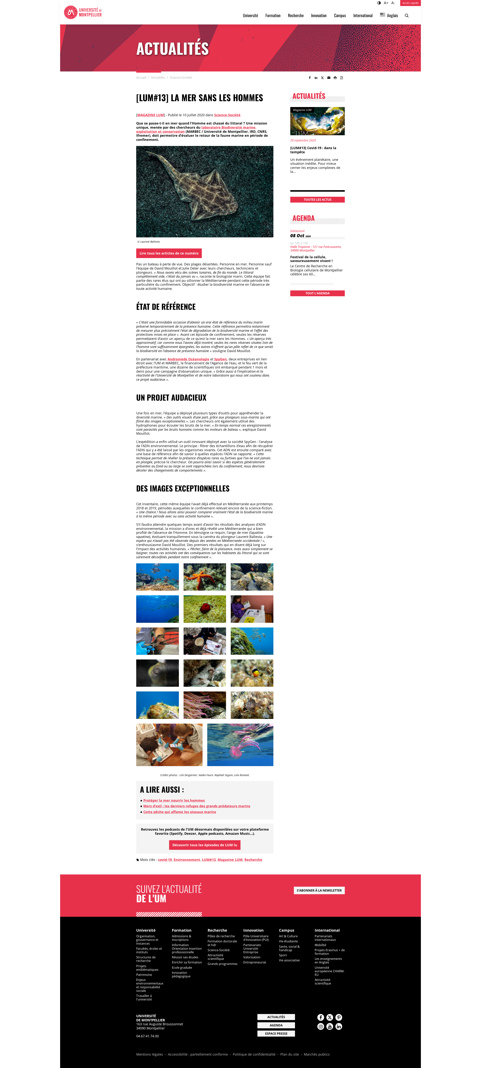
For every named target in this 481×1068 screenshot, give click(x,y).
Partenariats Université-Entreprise (252, 948)
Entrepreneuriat (254, 962)
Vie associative (289, 960)
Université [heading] (146, 930)
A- (393, 2)
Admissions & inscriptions (181, 938)
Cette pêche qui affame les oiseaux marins (179, 812)
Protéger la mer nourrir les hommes (174, 800)
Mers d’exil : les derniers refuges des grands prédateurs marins (196, 806)
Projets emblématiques (147, 968)
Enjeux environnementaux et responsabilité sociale (149, 985)
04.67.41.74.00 (147, 1036)
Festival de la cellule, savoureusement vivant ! (311, 259)
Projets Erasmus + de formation (330, 952)
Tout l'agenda (318, 293)
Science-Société (227, 115)
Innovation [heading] (253, 930)
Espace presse (276, 1034)
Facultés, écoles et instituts (149, 950)
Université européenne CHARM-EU (329, 971)
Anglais (392, 15)
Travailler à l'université (144, 997)
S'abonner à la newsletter (319, 890)
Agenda (276, 1025)
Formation (273, 15)
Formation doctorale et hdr (222, 943)
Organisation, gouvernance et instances (147, 939)
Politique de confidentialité (254, 1054)
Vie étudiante (288, 941)
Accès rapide (410, 3)
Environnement (187, 859)
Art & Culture (288, 936)
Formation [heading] (181, 930)
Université (250, 15)
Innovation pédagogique (181, 974)
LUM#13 (209, 859)
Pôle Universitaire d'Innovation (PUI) (256, 938)
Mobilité (320, 945)
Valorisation (251, 957)
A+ (386, 2)
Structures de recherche (146, 959)
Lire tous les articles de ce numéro (169, 253)
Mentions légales (149, 1054)
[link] (309, 77)
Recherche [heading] (217, 930)
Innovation (319, 15)
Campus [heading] (286, 930)
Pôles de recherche (221, 936)
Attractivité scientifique (216, 957)
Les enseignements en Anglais (328, 960)
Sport (283, 955)
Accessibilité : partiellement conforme (198, 1054)
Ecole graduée (182, 967)
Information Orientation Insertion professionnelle (187, 948)
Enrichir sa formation (187, 962)
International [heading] (327, 930)
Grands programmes (222, 964)
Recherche (296, 15)
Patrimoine (144, 975)
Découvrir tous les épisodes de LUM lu (204, 845)
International (363, 15)
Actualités (276, 1017)
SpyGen (220, 359)
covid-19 (165, 859)
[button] (329, 77)
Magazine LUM (150, 115)
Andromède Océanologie (188, 359)
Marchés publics (317, 1054)
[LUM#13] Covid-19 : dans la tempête (313, 150)
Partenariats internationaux (325, 938)
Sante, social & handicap (289, 948)
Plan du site (289, 1054)
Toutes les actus (317, 199)
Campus (340, 15)
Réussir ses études (185, 957)
